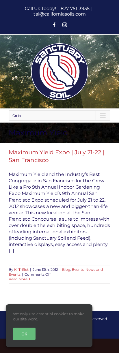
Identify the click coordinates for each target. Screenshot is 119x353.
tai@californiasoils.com (60, 14)
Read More (18, 279)
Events (78, 269)
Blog (66, 269)
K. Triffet (21, 269)
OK (24, 334)
